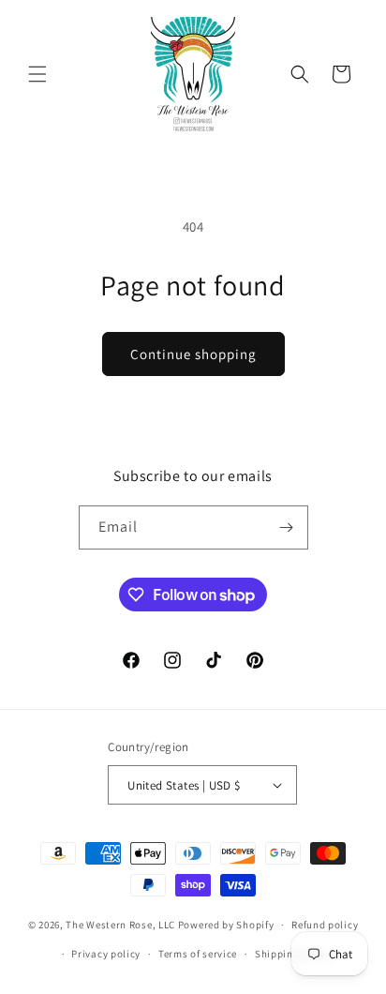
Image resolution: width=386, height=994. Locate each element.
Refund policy (324, 924)
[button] (37, 74)
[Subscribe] (286, 527)
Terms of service (197, 953)
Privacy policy (106, 953)
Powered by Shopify (226, 924)
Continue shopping (193, 354)
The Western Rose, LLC (120, 924)
